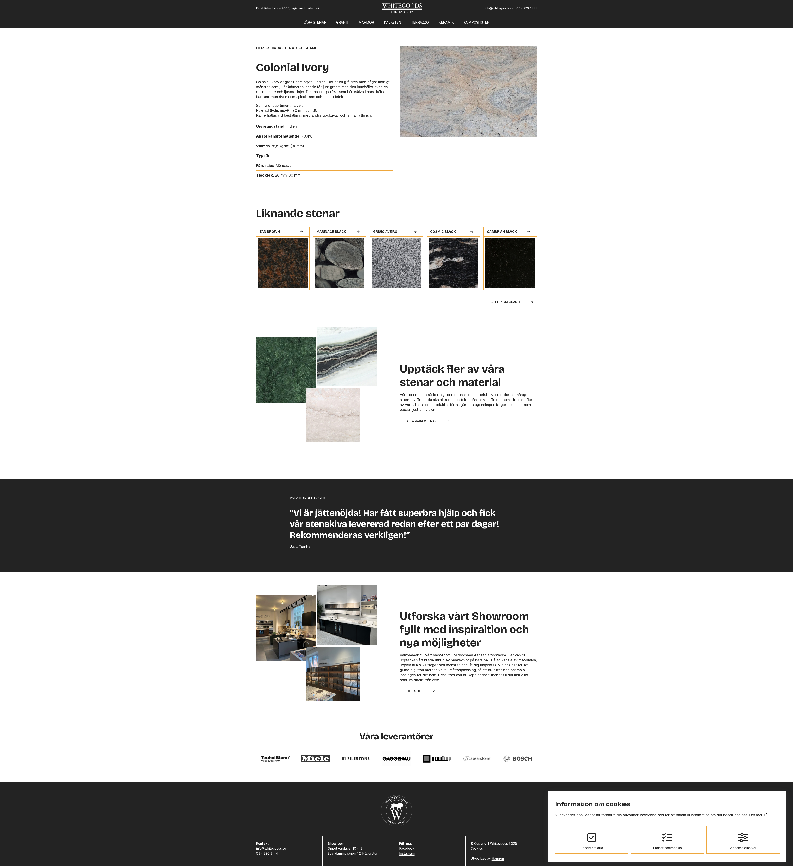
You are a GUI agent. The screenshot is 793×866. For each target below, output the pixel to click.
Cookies (477, 848)
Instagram (407, 853)
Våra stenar (284, 48)
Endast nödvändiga (667, 848)
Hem (260, 48)
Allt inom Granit (505, 302)
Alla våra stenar (422, 421)
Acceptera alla (591, 848)
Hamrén (498, 858)
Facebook (407, 848)
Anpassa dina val (743, 848)
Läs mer (756, 815)
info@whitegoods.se (499, 8)
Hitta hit (414, 691)
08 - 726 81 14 (526, 8)
